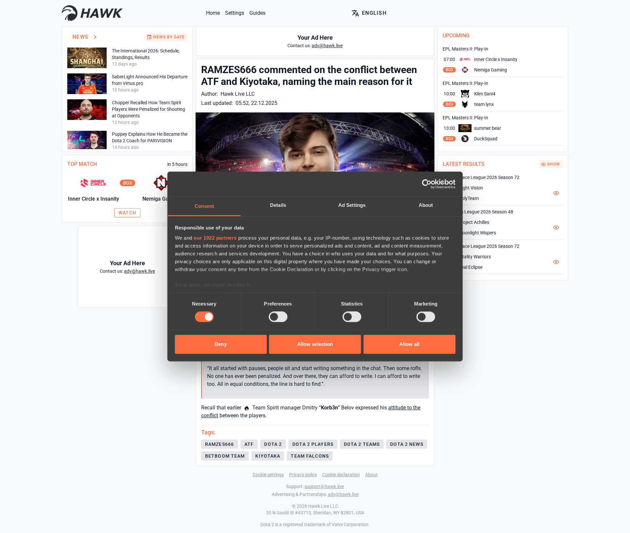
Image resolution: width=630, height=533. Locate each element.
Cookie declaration (341, 474)
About (371, 474)
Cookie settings (268, 474)
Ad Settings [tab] (352, 205)
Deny (220, 344)
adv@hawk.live (343, 494)
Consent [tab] (204, 206)
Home (213, 13)
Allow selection (315, 344)
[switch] (278, 317)
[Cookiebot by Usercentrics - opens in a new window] (426, 184)
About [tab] (426, 205)
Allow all (409, 344)
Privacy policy (303, 474)
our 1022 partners (215, 238)
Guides (257, 13)
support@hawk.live (324, 486)
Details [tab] (278, 205)
